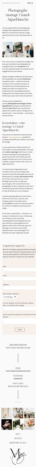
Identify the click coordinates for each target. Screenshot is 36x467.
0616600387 (18, 379)
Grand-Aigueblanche (15, 137)
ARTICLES (18, 438)
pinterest (23, 386)
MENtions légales (18, 443)
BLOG (18, 434)
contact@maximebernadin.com (18, 371)
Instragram (13, 386)
